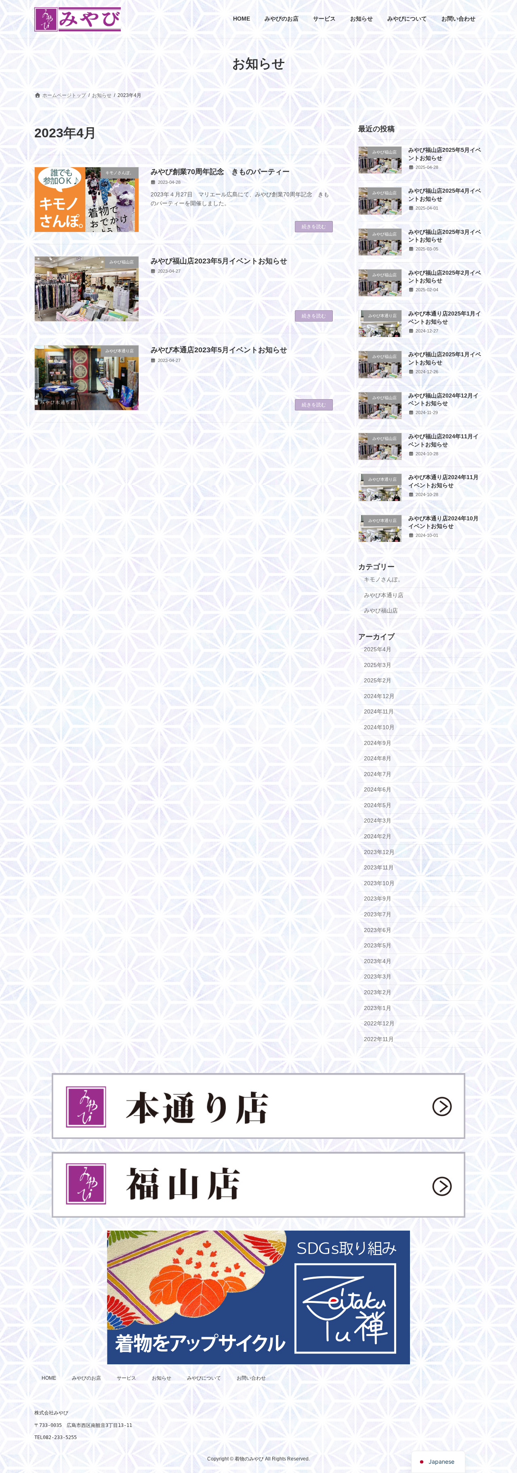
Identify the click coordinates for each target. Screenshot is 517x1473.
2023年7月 (377, 914)
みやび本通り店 (384, 594)
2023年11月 (379, 867)
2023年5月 (377, 945)
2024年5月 (377, 805)
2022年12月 (379, 1023)
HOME (49, 1378)
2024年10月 (379, 727)
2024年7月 (377, 773)
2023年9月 (377, 898)
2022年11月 (379, 1038)
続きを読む (314, 226)
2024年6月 (377, 789)
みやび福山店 (381, 610)
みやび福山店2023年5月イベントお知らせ (219, 261)
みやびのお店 (86, 1378)
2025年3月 (377, 664)
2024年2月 (377, 836)
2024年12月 (379, 695)
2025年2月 (377, 680)
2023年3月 (377, 976)
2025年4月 (377, 649)
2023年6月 (377, 929)
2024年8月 (377, 758)
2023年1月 (377, 1007)
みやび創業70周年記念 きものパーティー (220, 172)
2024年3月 (377, 820)
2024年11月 (379, 711)
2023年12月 (379, 851)
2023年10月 (379, 883)
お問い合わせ (251, 1378)
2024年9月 (377, 742)
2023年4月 (377, 960)
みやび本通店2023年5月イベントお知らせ (219, 350)
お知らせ (161, 1378)
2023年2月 (377, 992)
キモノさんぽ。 (384, 579)
